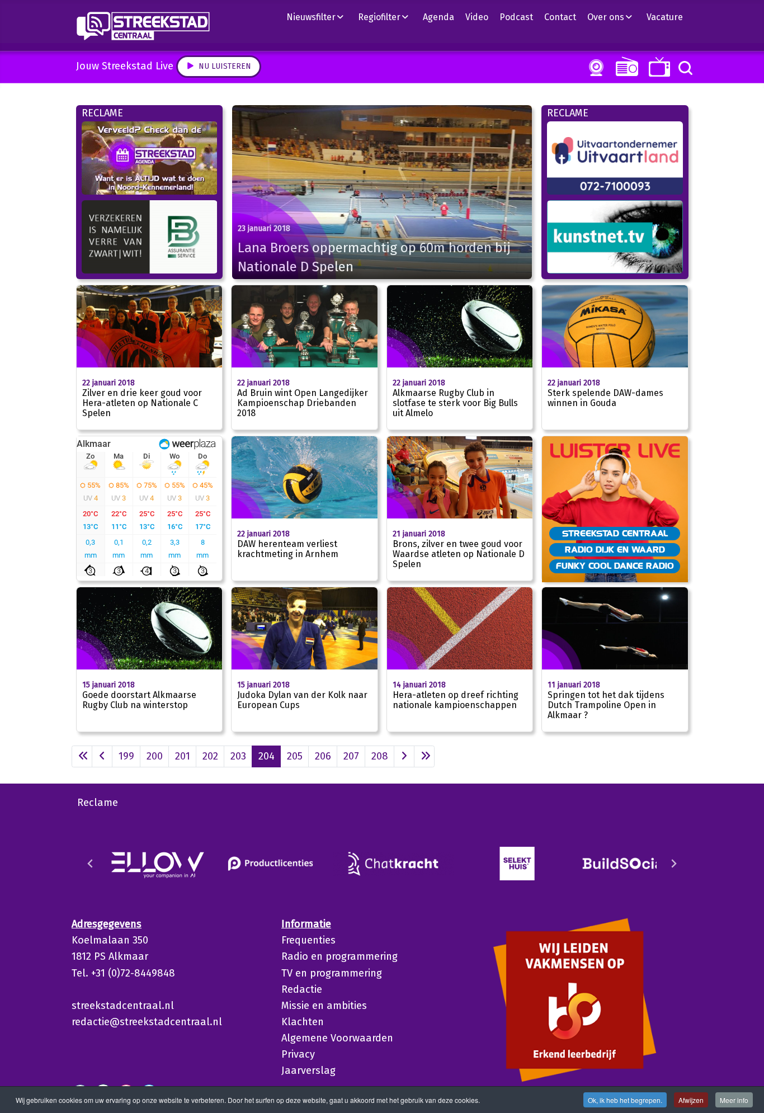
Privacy (298, 1054)
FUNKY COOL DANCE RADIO (615, 565)
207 (351, 756)
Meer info (734, 1100)
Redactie (301, 989)
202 (210, 756)
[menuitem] (319, 17)
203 (238, 756)
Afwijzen (691, 1100)
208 (379, 756)
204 (266, 756)
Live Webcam (594, 67)
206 (323, 756)
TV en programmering (331, 973)
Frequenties (308, 940)
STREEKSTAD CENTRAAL (615, 533)
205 (295, 756)
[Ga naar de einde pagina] (424, 756)
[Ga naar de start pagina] (82, 756)
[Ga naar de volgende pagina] (404, 756)
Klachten (302, 1022)
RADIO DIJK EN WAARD (615, 549)
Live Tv (657, 67)
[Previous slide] (90, 863)
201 (182, 756)
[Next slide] (673, 863)
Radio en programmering (339, 956)
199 (126, 756)
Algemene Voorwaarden (337, 1038)
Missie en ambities (324, 1005)
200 (155, 756)
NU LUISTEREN (624, 66)
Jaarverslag (308, 1070)
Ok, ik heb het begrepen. (625, 1100)
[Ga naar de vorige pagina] (102, 756)
